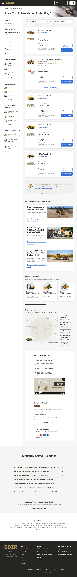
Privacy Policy (57, 569)
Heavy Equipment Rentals (16, 8)
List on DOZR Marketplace (65, 552)
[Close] (72, 181)
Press (22, 554)
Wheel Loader (49, 292)
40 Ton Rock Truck (44, 125)
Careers (23, 557)
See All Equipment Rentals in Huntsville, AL (35, 304)
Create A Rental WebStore (65, 554)
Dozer (66, 292)
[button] (12, 33)
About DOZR (24, 549)
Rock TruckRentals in (65, 316)
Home (6, 8)
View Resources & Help (39, 508)
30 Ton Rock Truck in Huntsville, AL (50, 59)
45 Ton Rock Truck (44, 154)
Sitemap (64, 569)
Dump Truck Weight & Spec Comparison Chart (35, 220)
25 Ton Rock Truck (44, 30)
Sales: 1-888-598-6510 (11, 554)
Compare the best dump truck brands (36, 266)
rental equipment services (46, 360)
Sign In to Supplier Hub (64, 549)
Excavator (32, 292)
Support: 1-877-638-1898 (11, 556)
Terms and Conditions (46, 569)
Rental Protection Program (44, 554)
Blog (22, 560)
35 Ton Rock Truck (44, 96)
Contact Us (24, 563)
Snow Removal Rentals (43, 552)
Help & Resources (26, 552)
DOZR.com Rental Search (44, 549)
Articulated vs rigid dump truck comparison (36, 243)
